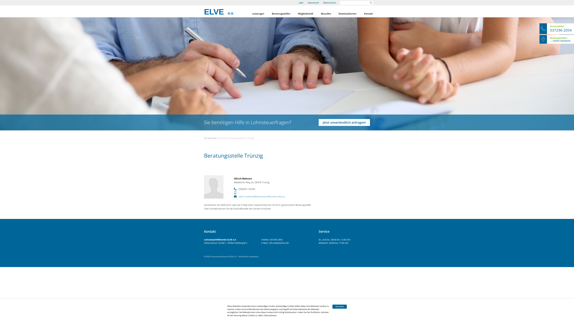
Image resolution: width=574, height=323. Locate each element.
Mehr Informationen (267, 315)
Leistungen (258, 13)
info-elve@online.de (279, 243)
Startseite (222, 138)
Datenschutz (329, 2)
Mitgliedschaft (305, 13)
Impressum (313, 2)
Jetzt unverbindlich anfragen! (344, 122)
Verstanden (339, 306)
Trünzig (251, 138)
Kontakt (368, 13)
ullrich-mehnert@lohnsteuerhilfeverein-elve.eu (261, 196)
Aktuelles (326, 13)
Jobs (301, 2)
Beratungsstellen (281, 13)
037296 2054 (276, 239)
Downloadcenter (348, 13)
